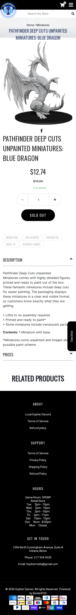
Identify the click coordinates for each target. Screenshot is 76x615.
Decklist (71, 336)
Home (30, 25)
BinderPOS (40, 593)
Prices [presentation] (8, 354)
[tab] (38, 261)
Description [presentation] (12, 260)
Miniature (12, 237)
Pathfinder (32, 237)
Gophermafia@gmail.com (42, 564)
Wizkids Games (32, 244)
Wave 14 (10, 244)
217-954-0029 (42, 557)
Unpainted (52, 237)
